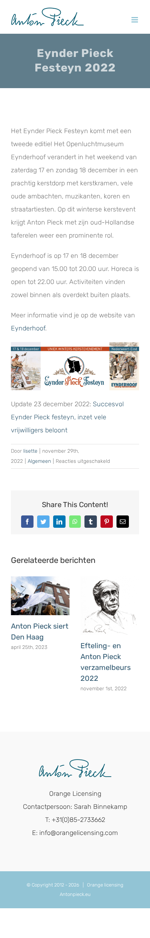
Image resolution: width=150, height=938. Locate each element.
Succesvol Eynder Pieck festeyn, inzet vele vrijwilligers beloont (67, 417)
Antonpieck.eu (75, 894)
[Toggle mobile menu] (135, 20)
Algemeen (39, 461)
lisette (30, 451)
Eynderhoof (28, 328)
